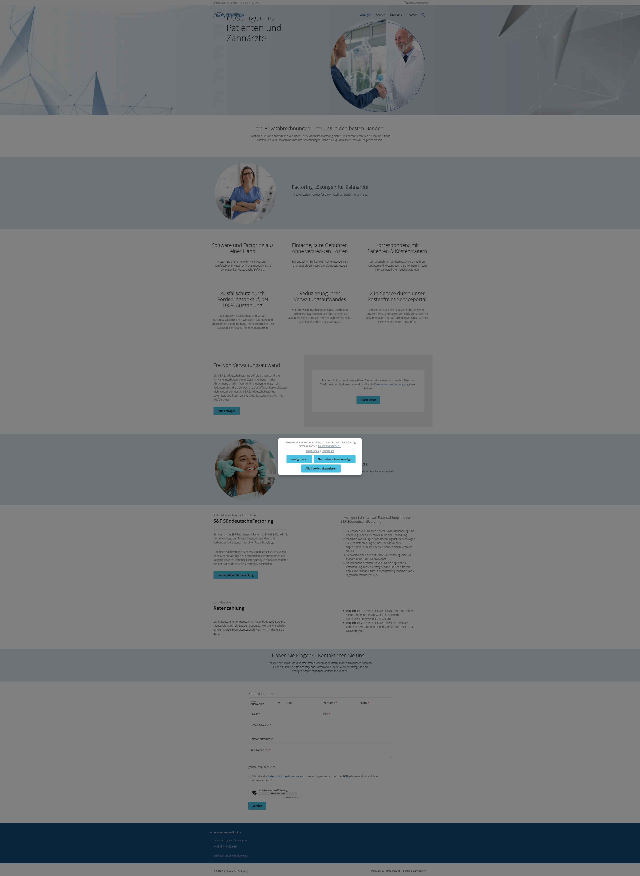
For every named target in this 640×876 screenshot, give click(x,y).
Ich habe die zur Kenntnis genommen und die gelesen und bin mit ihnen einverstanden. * (315, 778)
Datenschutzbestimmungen (390, 384)
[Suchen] (423, 15)
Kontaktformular (240, 855)
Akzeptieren (368, 400)
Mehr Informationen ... (329, 445)
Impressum (377, 871)
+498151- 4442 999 (225, 846)
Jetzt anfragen (227, 411)
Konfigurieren (299, 459)
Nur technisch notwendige (334, 459)
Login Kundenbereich (418, 2)
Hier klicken (278, 793)
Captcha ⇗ (291, 797)
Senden (257, 806)
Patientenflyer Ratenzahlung (236, 575)
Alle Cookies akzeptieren (321, 468)
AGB (345, 776)
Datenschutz (393, 871)
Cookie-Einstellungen (414, 871)
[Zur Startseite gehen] (229, 15)
